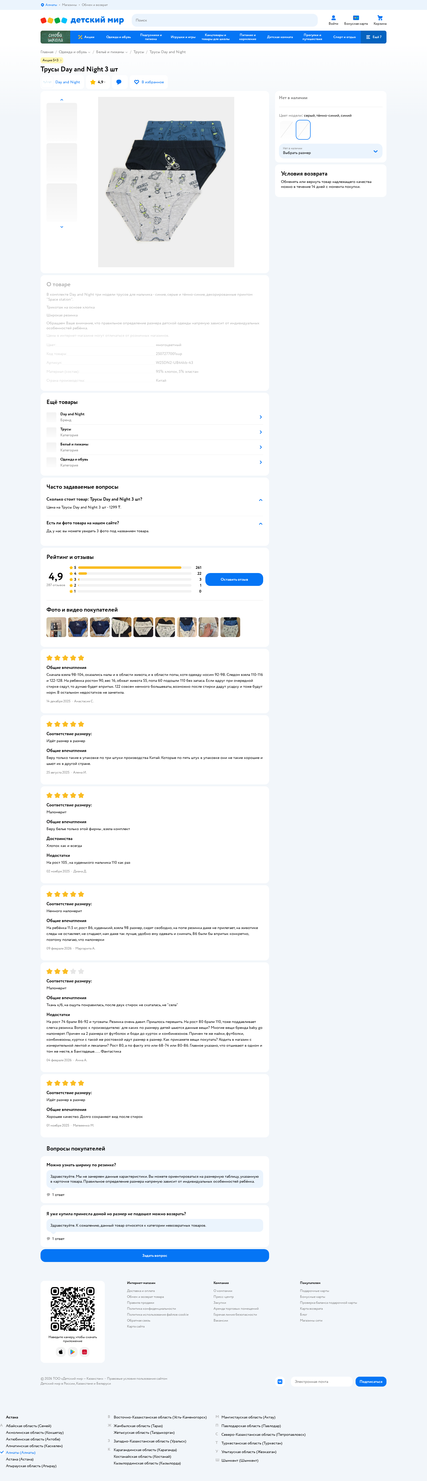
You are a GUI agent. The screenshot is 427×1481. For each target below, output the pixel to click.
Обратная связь (138, 1320)
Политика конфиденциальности (151, 1308)
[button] (373, 37)
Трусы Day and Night (167, 51)
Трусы (138, 51)
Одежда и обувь (73, 51)
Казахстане (84, 1383)
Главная (47, 51)
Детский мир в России (58, 1383)
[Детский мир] (82, 20)
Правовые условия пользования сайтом (137, 1378)
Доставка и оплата (141, 1291)
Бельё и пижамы (110, 51)
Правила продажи (140, 1303)
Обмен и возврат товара (145, 1297)
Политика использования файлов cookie (158, 1314)
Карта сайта (136, 1326)
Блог (303, 1314)
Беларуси (103, 1383)
